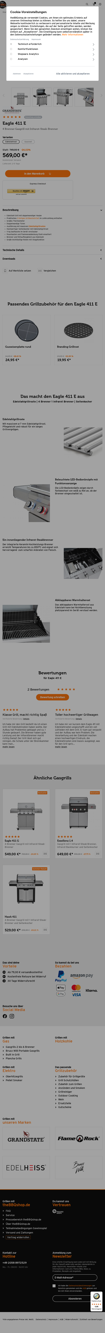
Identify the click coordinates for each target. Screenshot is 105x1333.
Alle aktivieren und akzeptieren (73, 73)
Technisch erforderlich (29, 44)
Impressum (36, 39)
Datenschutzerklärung (19, 39)
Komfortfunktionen (28, 49)
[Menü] (100, 1293)
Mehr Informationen (72, 34)
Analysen (23, 59)
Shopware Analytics (28, 54)
